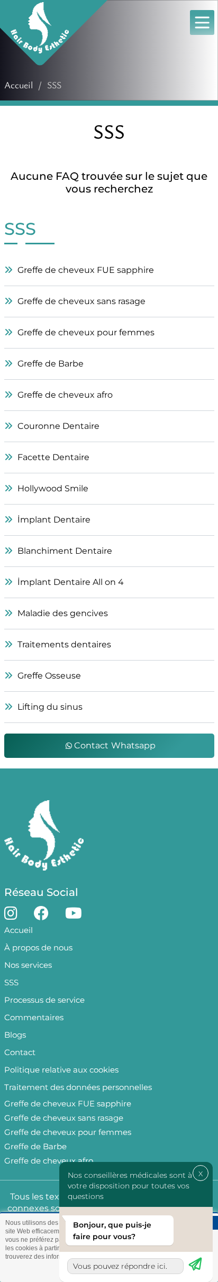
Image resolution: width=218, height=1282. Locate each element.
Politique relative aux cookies (61, 1070)
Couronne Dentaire (57, 426)
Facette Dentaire (52, 457)
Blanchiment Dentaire (63, 551)
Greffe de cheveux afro (64, 395)
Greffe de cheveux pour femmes (85, 332)
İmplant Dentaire (52, 520)
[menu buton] (202, 23)
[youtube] (73, 913)
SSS (11, 982)
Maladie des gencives (61, 613)
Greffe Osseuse (48, 676)
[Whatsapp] (195, 1262)
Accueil (18, 84)
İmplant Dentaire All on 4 (69, 582)
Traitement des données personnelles (78, 1087)
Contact (19, 1052)
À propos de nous (38, 947)
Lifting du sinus (49, 707)
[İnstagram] (10, 913)
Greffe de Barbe (49, 364)
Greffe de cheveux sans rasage (80, 301)
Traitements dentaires (63, 644)
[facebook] (41, 913)
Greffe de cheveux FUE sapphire (84, 270)
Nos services (28, 965)
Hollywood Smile (51, 488)
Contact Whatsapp (114, 745)
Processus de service (44, 1000)
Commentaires (33, 1017)
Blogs (15, 1035)
